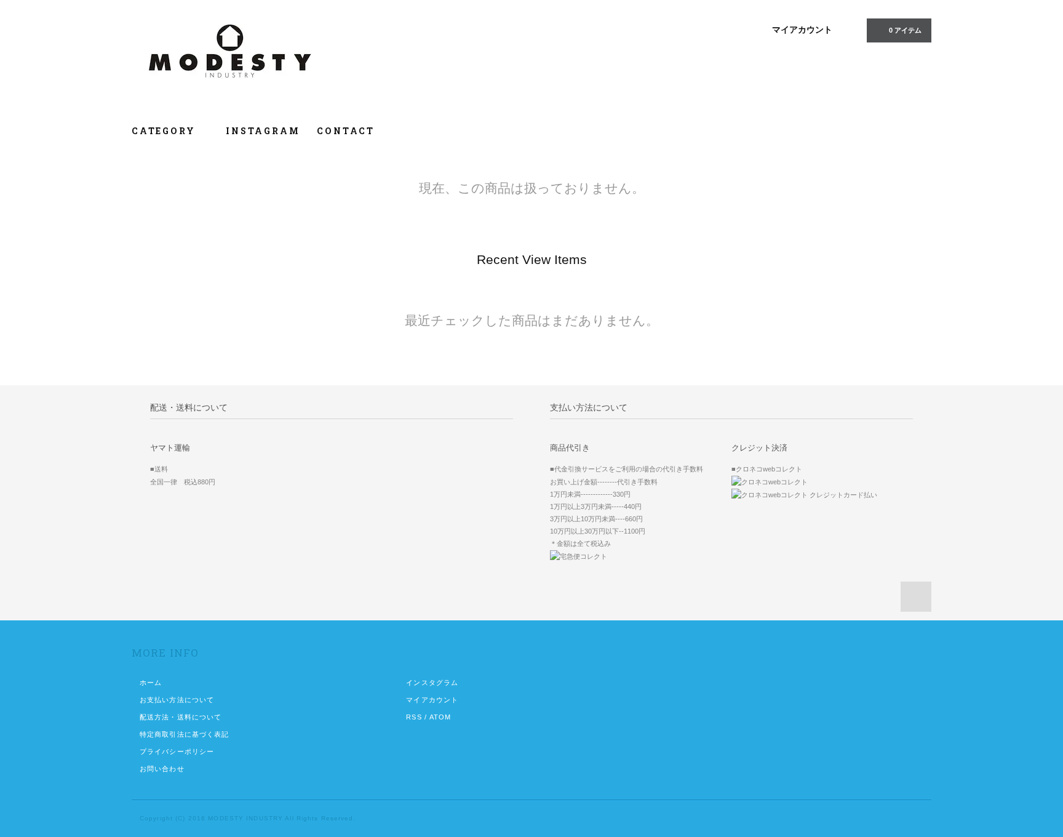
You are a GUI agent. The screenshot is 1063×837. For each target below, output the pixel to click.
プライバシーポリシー (177, 751)
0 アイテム (905, 30)
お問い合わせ (162, 768)
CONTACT (346, 131)
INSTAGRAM (263, 131)
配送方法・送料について (180, 717)
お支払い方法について (177, 699)
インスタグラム (432, 682)
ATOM (440, 717)
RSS (413, 717)
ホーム (151, 682)
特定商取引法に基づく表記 (184, 734)
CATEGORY (165, 131)
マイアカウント (802, 29)
